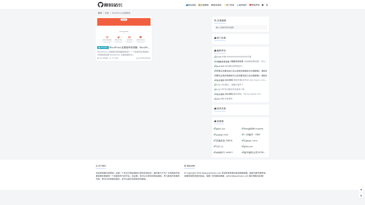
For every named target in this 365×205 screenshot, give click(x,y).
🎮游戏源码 (216, 5)
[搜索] (267, 5)
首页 (100, 13)
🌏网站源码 (191, 5)
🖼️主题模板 (203, 5)
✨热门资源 (229, 5)
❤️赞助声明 (254, 5)
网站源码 (104, 47)
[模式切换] (263, 5)
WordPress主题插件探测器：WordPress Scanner (135, 47)
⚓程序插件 (241, 5)
